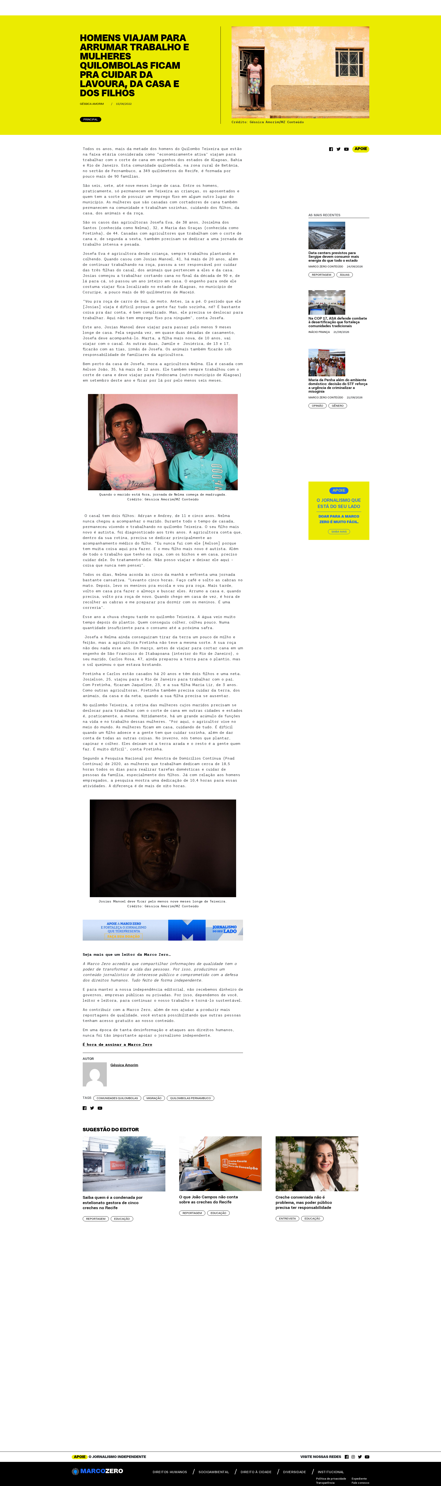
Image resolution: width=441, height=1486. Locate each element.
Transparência (325, 1482)
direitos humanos (170, 1472)
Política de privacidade (331, 1478)
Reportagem (321, 274)
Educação (122, 1218)
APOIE (361, 149)
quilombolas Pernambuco (190, 1098)
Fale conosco (360, 1482)
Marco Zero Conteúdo (325, 266)
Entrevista (287, 1218)
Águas (344, 274)
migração (154, 1098)
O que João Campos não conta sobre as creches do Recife (208, 1200)
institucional (331, 1472)
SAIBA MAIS (339, 531)
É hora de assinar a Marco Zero (117, 1044)
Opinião (317, 405)
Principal (90, 119)
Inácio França (319, 332)
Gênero (338, 405)
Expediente (359, 1478)
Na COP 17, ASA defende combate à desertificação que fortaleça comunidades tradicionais (337, 322)
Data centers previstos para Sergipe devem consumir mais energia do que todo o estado (333, 257)
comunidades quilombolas (117, 1098)
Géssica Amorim (92, 103)
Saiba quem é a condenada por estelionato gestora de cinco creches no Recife (113, 1203)
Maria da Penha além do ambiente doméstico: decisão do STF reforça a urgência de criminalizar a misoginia (338, 385)
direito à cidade (256, 1472)
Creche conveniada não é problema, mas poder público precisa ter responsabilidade (304, 1202)
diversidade (294, 1472)
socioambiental (214, 1472)
